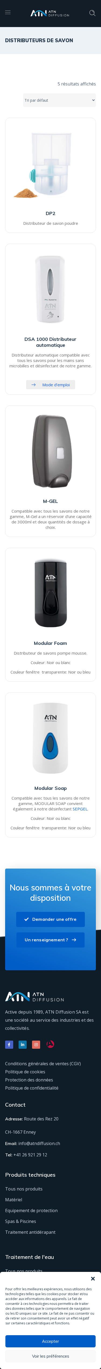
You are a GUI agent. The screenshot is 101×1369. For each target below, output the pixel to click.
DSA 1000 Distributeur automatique (50, 342)
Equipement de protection (31, 1210)
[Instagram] (36, 1045)
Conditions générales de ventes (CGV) (43, 1064)
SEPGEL (80, 808)
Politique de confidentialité (31, 1088)
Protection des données (29, 1080)
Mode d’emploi (56, 384)
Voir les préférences (50, 1356)
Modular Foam (50, 643)
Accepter (50, 1341)
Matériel (13, 1200)
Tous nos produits (24, 1189)
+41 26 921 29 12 (30, 1155)
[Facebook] (9, 1045)
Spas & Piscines (20, 1221)
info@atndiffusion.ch (39, 1143)
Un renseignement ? (46, 939)
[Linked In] (23, 1045)
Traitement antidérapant (30, 1232)
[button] (93, 1278)
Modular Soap (50, 788)
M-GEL (50, 501)
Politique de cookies (25, 1072)
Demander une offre (54, 919)
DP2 (50, 213)
